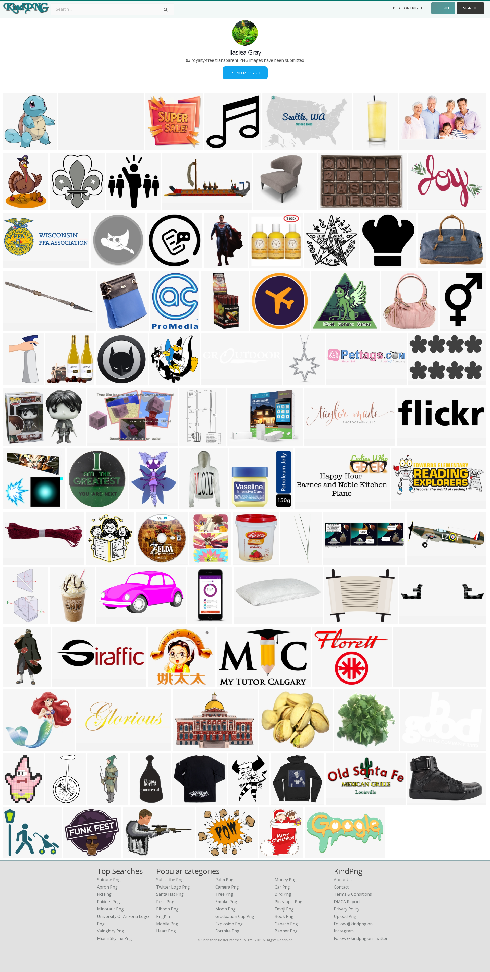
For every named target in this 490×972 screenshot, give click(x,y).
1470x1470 (57, 382)
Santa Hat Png (170, 894)
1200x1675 (14, 620)
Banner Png (286, 931)
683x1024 (190, 506)
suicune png (109, 879)
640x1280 (98, 801)
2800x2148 (324, 683)
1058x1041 (208, 855)
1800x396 (336, 382)
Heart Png (166, 931)
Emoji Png (284, 909)
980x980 (214, 146)
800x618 (416, 561)
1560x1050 (337, 801)
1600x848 (173, 206)
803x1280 (13, 382)
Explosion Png (229, 924)
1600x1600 (451, 327)
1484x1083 (184, 747)
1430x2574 (365, 146)
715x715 (155, 146)
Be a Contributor (410, 8)
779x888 (242, 561)
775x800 (12, 146)
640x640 (59, 620)
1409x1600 (270, 855)
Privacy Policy (346, 909)
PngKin (163, 916)
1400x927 (244, 620)
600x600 (263, 206)
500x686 (199, 561)
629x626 (145, 561)
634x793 (138, 506)
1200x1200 (159, 683)
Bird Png (283, 894)
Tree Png (224, 894)
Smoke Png (226, 901)
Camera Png (227, 887)
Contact (341, 887)
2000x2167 (61, 206)
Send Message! (245, 72)
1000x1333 (346, 747)
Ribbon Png (167, 909)
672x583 (72, 855)
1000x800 (238, 442)
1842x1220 (70, 146)
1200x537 (13, 265)
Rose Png (165, 901)
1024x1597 (14, 683)
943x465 (12, 327)
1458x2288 (198, 620)
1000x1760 (141, 801)
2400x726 (407, 442)
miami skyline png (114, 938)
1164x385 (334, 561)
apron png (107, 887)
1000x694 (13, 442)
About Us (343, 879)
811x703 (321, 327)
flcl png (104, 894)
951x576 (97, 442)
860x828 (158, 382)
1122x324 (315, 442)
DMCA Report (347, 901)
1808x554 (63, 683)
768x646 (12, 747)
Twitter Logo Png (173, 887)
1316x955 (419, 206)
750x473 (417, 801)
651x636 (259, 265)
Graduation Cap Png (234, 916)
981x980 (156, 265)
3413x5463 (215, 265)
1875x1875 (419, 382)
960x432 (314, 855)
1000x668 (410, 747)
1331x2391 (56, 801)
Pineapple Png (288, 901)
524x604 (159, 327)
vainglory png (110, 931)
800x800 (239, 506)
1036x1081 (118, 206)
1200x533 (402, 506)
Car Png (282, 887)
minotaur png (110, 909)
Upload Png (345, 916)
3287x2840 (14, 855)
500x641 (238, 801)
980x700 (408, 620)
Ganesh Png (286, 924)
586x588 (314, 265)
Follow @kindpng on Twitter (361, 938)
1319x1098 (271, 747)
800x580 (409, 146)
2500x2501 (336, 620)
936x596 (226, 683)
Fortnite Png (227, 931)
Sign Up (470, 8)
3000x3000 (429, 265)
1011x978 (13, 506)
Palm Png (224, 879)
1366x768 (305, 506)
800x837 (95, 561)
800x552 (328, 206)
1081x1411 (14, 206)
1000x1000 (295, 382)
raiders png (108, 901)
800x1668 (291, 561)
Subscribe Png (170, 879)
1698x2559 (191, 442)
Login (443, 8)
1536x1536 (107, 382)
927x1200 (133, 855)
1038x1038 (393, 327)
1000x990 (77, 506)
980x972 (370, 265)
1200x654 (87, 747)
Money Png (286, 879)
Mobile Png (167, 924)
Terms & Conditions (353, 894)
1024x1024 (102, 265)
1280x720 (107, 620)
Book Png (284, 916)
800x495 (272, 146)
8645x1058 (405, 683)
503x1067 (211, 327)
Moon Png (225, 909)
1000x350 (212, 382)
